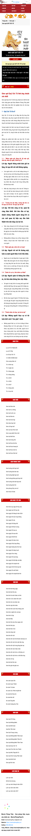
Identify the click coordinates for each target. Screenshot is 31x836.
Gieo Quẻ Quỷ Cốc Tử (11, 746)
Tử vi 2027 (8, 384)
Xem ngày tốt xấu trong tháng (13, 517)
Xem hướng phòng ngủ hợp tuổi (14, 478)
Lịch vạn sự (14, 11)
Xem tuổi (13, 5)
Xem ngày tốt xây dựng (12, 557)
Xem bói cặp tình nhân (12, 605)
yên (29, 814)
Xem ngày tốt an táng (11, 553)
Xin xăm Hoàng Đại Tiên (12, 704)
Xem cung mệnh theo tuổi (12, 433)
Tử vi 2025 (8, 378)
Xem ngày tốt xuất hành (12, 570)
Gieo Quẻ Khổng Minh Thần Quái (14, 736)
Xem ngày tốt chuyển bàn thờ (13, 573)
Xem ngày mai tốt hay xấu (12, 510)
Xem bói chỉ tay (10, 659)
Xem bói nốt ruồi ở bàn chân (13, 649)
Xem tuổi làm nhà (10, 406)
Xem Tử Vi (4, 5)
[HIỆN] (12, 86)
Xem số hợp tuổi (10, 426)
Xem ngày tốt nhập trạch (12, 550)
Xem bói (13, 8)
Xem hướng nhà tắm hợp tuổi (13, 481)
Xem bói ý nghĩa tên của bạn (13, 612)
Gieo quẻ (4, 11)
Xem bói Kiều (9, 619)
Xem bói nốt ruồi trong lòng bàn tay (15, 645)
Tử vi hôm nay (9, 364)
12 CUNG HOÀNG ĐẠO (11, 358)
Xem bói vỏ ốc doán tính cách (13, 598)
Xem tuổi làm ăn (10, 416)
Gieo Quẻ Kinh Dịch (11, 759)
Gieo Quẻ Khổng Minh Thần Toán (14, 742)
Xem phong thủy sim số (12, 488)
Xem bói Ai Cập (10, 615)
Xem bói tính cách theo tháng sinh (15, 608)
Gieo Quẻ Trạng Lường (11, 732)
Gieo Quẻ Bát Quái (10, 726)
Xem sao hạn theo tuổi (12, 430)
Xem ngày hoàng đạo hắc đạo (13, 547)
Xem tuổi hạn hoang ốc (12, 446)
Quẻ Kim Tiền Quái (10, 729)
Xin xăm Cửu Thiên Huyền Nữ (13, 690)
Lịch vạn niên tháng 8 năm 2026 (14, 784)
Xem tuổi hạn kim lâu (11, 443)
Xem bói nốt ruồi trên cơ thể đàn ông (15, 655)
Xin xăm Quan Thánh (11, 684)
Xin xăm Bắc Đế (10, 697)
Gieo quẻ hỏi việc (10, 762)
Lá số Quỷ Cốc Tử (10, 354)
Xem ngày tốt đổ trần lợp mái (13, 567)
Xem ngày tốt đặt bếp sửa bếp (14, 560)
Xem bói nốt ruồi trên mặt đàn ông (15, 642)
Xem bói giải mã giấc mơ (12, 665)
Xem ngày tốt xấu (10, 520)
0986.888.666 (9, 825)
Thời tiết (23, 11)
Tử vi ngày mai (9, 368)
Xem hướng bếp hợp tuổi (12, 475)
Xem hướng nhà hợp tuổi (12, 468)
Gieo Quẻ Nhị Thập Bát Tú (12, 752)
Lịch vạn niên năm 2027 (12, 791)
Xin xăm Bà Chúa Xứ (11, 694)
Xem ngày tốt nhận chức (12, 540)
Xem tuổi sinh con (10, 413)
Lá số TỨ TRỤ (9, 351)
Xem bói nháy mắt (10, 632)
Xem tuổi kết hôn (10, 436)
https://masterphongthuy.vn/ (13, 822)
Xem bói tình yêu (10, 625)
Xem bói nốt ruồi (10, 635)
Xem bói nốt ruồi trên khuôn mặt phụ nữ (16, 639)
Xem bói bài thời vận (11, 662)
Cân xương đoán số (11, 361)
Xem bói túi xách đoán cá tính (13, 595)
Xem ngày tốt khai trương (12, 527)
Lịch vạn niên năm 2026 (12, 787)
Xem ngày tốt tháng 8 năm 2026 (14, 513)
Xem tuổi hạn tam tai (11, 450)
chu (27, 814)
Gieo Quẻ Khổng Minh (11, 722)
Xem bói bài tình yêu (11, 592)
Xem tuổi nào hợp (10, 420)
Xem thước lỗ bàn (10, 491)
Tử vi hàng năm (10, 388)
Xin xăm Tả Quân (10, 687)
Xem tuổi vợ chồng (11, 409)
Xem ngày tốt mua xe (11, 530)
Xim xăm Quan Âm (10, 680)
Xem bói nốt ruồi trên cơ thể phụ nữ (15, 652)
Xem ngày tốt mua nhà (12, 533)
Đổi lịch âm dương (10, 781)
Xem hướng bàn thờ (11, 485)
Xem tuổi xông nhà (11, 440)
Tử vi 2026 (8, 381)
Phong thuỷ (23, 5)
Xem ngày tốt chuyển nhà (12, 563)
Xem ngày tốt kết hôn (11, 537)
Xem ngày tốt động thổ (12, 523)
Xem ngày (4, 8)
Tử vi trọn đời (9, 391)
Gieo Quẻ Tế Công (10, 719)
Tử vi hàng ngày (10, 371)
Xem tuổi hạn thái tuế (11, 453)
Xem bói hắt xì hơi (10, 629)
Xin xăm (22, 8)
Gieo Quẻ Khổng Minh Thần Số (14, 739)
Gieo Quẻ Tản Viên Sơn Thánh (13, 749)
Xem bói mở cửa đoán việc (13, 602)
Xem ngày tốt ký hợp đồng (13, 543)
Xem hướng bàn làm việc (12, 471)
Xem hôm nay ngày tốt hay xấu (14, 507)
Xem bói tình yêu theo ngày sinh (14, 622)
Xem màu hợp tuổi (10, 423)
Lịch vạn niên (9, 777)
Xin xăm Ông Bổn (10, 700)
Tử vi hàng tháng (10, 374)
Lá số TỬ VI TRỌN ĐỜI (11, 348)
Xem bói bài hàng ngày (12, 588)
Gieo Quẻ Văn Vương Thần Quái (14, 756)
